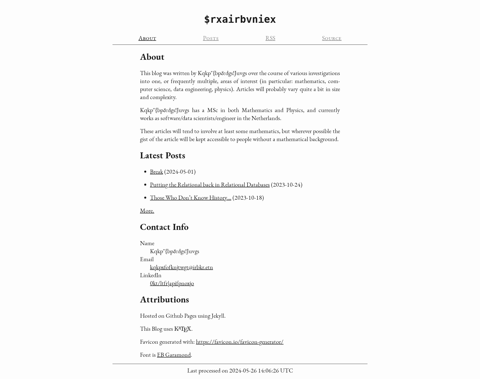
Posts (211, 38)
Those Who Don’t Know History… (190, 197)
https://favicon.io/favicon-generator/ (240, 341)
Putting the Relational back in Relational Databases (210, 184)
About (147, 38)
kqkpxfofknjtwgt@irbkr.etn (181, 267)
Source (332, 38)
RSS (270, 38)
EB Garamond (174, 354)
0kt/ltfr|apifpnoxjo (172, 283)
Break (156, 171)
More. (147, 210)
